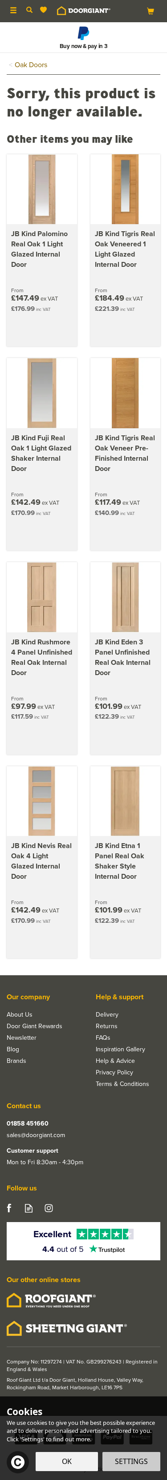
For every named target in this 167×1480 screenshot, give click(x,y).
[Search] (29, 10)
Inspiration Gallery (120, 1049)
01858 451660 (28, 1123)
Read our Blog (28, 1208)
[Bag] (150, 10)
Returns (107, 1026)
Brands (16, 1060)
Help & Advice (115, 1060)
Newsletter (22, 1037)
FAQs (103, 1037)
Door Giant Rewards (34, 1026)
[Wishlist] (45, 10)
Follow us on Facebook (8, 1208)
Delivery (107, 1014)
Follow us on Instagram (48, 1208)
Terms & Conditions (122, 1083)
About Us (20, 1014)
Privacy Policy (114, 1072)
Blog (13, 1049)
